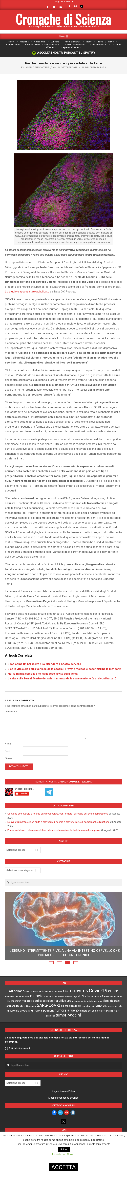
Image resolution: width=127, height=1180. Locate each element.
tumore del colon (88, 1010)
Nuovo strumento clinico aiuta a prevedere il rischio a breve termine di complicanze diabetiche (58, 821)
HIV (81, 996)
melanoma (77, 1001)
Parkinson (10, 1006)
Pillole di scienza (95, 67)
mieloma (98, 1001)
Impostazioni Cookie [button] (63, 1154)
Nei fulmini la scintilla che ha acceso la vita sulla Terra (43, 673)
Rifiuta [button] (64, 1149)
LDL (9, 1001)
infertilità (95, 997)
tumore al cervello (113, 1006)
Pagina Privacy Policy (63, 1091)
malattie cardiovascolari (37, 1000)
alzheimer (16, 991)
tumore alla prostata (18, 1010)
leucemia (16, 1001)
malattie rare (62, 1001)
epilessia (68, 996)
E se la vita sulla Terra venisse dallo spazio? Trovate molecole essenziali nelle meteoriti (64, 669)
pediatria (22, 1005)
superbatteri (88, 1006)
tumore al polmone (42, 1010)
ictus (87, 996)
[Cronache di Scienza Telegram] (49, 794)
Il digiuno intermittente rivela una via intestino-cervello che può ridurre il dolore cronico (64, 953)
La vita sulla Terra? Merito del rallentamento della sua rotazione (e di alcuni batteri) (62, 678)
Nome (8, 744)
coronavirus (75, 990)
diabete (36, 995)
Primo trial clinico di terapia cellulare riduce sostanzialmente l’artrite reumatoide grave (53, 830)
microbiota (87, 1001)
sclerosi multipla (71, 1005)
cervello (45, 991)
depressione (22, 996)
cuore (113, 991)
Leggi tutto (97, 1139)
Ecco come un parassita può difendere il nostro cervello (44, 664)
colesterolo (57, 991)
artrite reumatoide (32, 992)
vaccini (74, 1015)
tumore (99, 1006)
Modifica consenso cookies (63, 1097)
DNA (46, 997)
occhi (116, 1000)
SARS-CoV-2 (48, 1005)
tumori (61, 1015)
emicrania (53, 997)
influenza (104, 996)
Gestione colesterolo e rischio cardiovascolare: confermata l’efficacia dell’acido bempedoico (57, 813)
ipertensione (116, 996)
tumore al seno (67, 1010)
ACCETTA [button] (63, 1167)
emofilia (61, 997)
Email (7, 751)
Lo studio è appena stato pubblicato (27, 291)
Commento (11, 711)
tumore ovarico (106, 1011)
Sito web (9, 758)
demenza (9, 996)
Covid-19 (98, 990)
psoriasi (32, 1006)
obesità (108, 1001)
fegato (76, 997)
